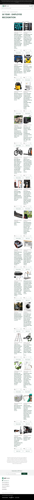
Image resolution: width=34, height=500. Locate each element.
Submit (24, 473)
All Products (4, 11)
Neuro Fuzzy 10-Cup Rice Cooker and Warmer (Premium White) (18, 407)
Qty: (15, 50)
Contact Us (4, 487)
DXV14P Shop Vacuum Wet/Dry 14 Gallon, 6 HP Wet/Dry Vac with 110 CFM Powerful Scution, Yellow (18, 96)
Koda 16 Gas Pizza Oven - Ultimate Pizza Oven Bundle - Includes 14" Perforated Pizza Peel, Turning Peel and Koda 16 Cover (18, 441)
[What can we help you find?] (32, 8)
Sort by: (23, 21)
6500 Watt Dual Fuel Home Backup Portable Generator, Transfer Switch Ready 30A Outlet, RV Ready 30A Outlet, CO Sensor (18, 70)
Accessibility (4, 489)
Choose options (18, 52)
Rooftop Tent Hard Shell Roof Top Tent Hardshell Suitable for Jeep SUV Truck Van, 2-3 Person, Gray (18, 316)
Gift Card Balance (5, 482)
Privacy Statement (5, 484)
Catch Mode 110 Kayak (17, 223)
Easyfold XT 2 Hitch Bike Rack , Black (27, 438)
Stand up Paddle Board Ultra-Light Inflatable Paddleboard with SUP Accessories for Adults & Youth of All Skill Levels (18, 195)
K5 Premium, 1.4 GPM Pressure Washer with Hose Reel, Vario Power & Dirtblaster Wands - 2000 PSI (28, 69)
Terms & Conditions (5, 486)
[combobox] (17, 8)
